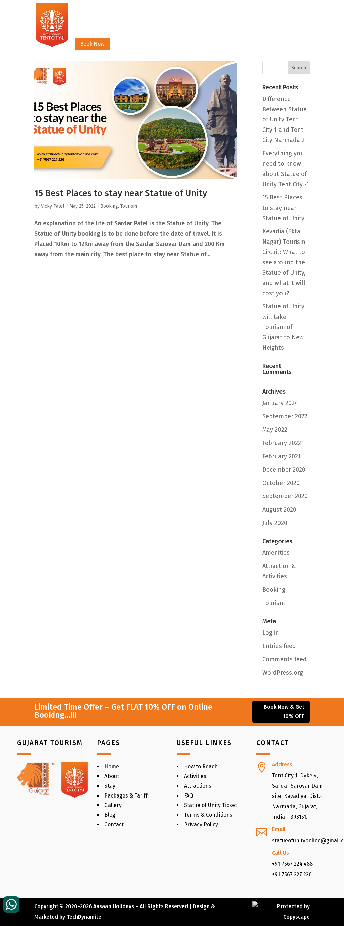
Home (82, 19)
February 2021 (281, 456)
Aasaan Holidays (113, 906)
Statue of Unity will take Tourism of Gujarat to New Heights (283, 327)
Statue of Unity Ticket (210, 805)
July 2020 (274, 523)
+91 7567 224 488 (292, 864)
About (111, 776)
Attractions (197, 786)
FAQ (188, 795)
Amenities (276, 552)
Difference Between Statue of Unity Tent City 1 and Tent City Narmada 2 (284, 119)
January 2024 (280, 403)
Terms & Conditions (208, 815)
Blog (109, 815)
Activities (195, 776)
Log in (270, 632)
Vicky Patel (52, 206)
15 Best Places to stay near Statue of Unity (120, 193)
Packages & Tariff (126, 795)
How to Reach (201, 766)
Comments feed (284, 659)
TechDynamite (84, 917)
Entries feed (279, 646)
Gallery (239, 19)
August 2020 (279, 509)
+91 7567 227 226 (292, 874)
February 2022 (281, 443)
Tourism (128, 206)
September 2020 (285, 496)
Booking (109, 206)
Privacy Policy (201, 824)
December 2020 (283, 469)
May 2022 (274, 429)
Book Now (92, 44)
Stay (103, 19)
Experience (202, 19)
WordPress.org (282, 672)
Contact (266, 19)
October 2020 (281, 483)
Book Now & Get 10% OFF (284, 711)
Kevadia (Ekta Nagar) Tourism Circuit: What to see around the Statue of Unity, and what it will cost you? (284, 262)
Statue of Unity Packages (148, 19)
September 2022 (284, 416)
